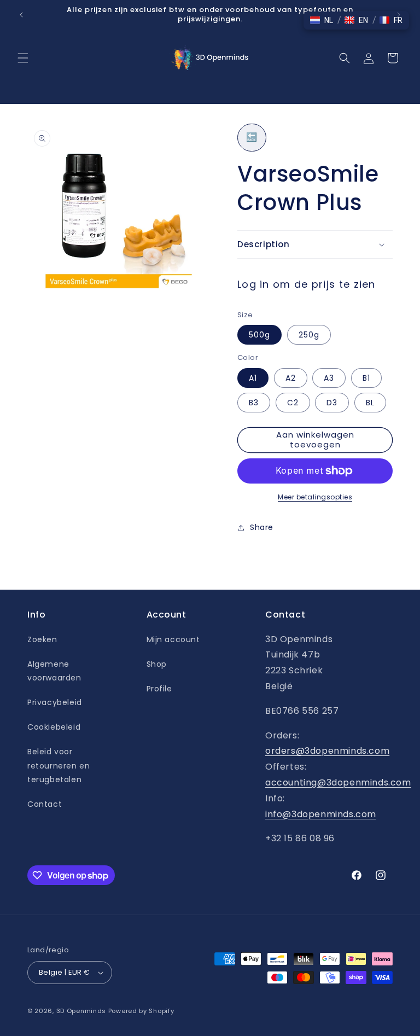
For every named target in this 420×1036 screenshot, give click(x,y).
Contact (44, 804)
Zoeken (42, 639)
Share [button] (261, 527)
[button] (23, 58)
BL (370, 402)
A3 (329, 378)
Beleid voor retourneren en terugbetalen (58, 765)
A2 (290, 378)
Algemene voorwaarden (54, 671)
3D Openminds (81, 1010)
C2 (293, 402)
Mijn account (173, 639)
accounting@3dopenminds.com (338, 782)
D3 (331, 402)
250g (309, 334)
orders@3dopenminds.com (327, 750)
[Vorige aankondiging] (21, 15)
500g (259, 334)
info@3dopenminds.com (320, 814)
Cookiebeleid (53, 726)
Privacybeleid (54, 702)
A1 (253, 378)
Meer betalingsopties (315, 497)
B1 (366, 378)
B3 (254, 402)
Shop (157, 664)
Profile (159, 688)
